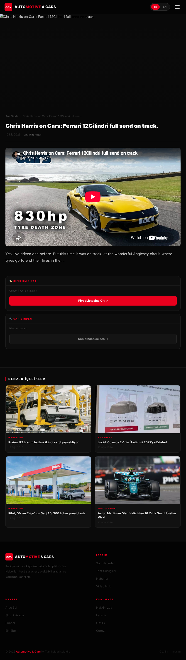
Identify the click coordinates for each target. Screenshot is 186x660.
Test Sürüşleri (106, 571)
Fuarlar (10, 623)
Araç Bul (11, 607)
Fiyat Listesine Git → (93, 300)
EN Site (10, 630)
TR (155, 6)
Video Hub (103, 586)
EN (164, 6)
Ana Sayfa (12, 116)
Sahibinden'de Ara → (93, 339)
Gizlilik (100, 623)
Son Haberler (105, 563)
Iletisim (101, 615)
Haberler (102, 578)
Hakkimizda (104, 607)
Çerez (100, 630)
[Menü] (177, 7)
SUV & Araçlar (15, 615)
